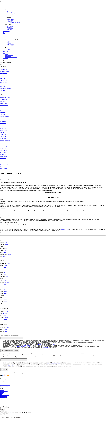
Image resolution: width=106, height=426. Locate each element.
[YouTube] (4, 375)
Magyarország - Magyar (4, 110)
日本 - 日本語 (3, 84)
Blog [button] (3, 32)
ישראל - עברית (3, 112)
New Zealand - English (4, 71)
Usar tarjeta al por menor (11, 37)
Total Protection (5, 3)
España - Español (3, 128)
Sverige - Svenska (3, 130)
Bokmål (5, 284)
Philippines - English (4, 76)
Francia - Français (3, 103)
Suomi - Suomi (3, 101)
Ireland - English (3, 108)
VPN (3, 6)
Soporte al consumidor (11, 36)
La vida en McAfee (10, 27)
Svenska (5, 295)
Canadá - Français (3, 168)
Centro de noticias (10, 14)
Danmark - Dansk (3, 99)
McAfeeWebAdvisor (65, 229)
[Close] (0, 232)
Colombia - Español (3, 154)
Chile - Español (3, 152)
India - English (3, 78)
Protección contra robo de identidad (11, 57)
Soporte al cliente (26, 345)
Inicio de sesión (5, 51)
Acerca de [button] (4, 7)
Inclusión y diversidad (11, 19)
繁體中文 (9, 254)
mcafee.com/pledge (32, 356)
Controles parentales (10, 45)
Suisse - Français (3, 132)
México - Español (3, 156)
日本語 (4, 250)
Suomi (5, 267)
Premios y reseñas (10, 11)
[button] (4, 53)
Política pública (9, 21)
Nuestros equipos (10, 28)
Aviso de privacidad (26, 346)
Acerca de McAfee (10, 12)
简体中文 (5, 252)
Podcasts (8, 49)
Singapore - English (3, 73)
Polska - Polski (3, 123)
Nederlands (7, 282)
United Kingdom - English (5, 140)
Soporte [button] (4, 33)
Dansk (6, 265)
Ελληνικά (5, 272)
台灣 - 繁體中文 (3, 90)
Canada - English (3, 166)
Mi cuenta (6, 54)
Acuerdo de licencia (18, 346)
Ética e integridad (10, 20)
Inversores (9, 15)
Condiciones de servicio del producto (53, 363)
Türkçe (5, 301)
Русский (5, 291)
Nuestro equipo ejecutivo (11, 13)
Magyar (7, 276)
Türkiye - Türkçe (3, 136)
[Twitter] (1, 375)
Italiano (4, 280)
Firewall (8, 42)
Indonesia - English (3, 80)
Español (5, 293)
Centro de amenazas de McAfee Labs (13, 22)
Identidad (4, 5)
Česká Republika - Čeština (5, 97)
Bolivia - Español (3, 148)
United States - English (4, 164)
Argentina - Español (3, 146)
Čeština (8, 263)
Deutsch (7, 270)
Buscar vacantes (10, 26)
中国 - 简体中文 (3, 86)
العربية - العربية (3, 138)
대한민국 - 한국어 (3, 82)
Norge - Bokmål (3, 121)
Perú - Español (3, 158)
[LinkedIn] (6, 375)
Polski (5, 285)
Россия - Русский (3, 126)
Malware (8, 41)
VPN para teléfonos (10, 44)
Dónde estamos (9, 29)
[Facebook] (3, 375)
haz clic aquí (55, 344)
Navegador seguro (10, 43)
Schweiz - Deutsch (3, 134)
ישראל (4, 278)
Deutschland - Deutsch (4, 105)
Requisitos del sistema (46, 347)
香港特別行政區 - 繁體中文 (5, 88)
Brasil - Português (3, 150)
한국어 (6, 248)
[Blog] (8, 375)
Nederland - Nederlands (4, 116)
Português (6, 289)
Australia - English (3, 69)
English (7, 238)
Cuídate (1, 178)
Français (5, 297)
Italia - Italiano (2, 114)
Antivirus (4, 4)
